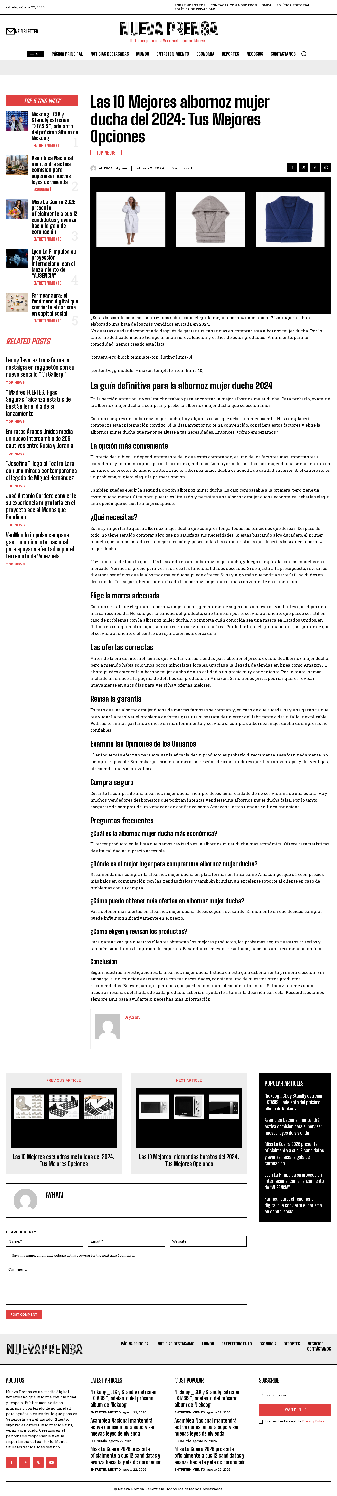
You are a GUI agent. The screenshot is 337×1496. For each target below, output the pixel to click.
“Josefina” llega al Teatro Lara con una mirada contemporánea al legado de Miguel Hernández (41, 470)
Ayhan (121, 168)
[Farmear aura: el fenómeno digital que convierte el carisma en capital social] (17, 302)
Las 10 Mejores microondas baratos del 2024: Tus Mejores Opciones (189, 1160)
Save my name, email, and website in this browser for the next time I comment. (73, 1255)
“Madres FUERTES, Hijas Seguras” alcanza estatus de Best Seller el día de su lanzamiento (38, 403)
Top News (15, 382)
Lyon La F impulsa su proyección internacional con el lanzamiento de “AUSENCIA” (54, 263)
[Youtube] (51, 1462)
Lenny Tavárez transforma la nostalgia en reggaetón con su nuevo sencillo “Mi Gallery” (40, 367)
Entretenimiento (47, 146)
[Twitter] (303, 167)
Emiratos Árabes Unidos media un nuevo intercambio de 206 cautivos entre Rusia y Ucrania (39, 438)
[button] (304, 54)
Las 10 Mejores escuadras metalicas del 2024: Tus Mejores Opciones (63, 1160)
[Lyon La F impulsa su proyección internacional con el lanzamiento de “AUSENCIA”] (17, 258)
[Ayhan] (94, 168)
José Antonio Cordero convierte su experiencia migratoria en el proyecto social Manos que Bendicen (41, 506)
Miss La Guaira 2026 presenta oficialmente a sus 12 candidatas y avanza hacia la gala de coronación (54, 217)
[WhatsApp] (326, 167)
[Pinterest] (315, 167)
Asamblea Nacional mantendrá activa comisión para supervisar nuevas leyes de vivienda (52, 170)
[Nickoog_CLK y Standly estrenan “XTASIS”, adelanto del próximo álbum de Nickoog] (17, 121)
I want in (291, 1409)
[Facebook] (292, 167)
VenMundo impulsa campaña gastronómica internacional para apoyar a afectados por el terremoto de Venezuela (40, 545)
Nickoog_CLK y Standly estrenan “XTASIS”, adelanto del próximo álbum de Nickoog (55, 126)
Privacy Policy (313, 1421)
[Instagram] (24, 1462)
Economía (41, 189)
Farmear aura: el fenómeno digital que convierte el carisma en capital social (55, 304)
